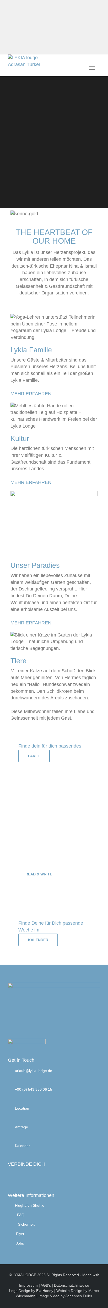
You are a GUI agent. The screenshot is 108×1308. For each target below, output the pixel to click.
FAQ (20, 1215)
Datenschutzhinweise (71, 1285)
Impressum (28, 1285)
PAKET (34, 756)
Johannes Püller (79, 1296)
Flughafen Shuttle (29, 1205)
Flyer (20, 1234)
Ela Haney (45, 1291)
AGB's (46, 1285)
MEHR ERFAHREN (30, 393)
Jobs (20, 1243)
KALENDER (38, 940)
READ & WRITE (38, 874)
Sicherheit (26, 1224)
